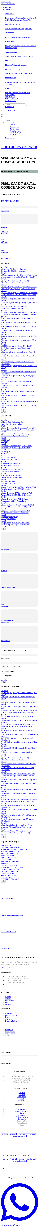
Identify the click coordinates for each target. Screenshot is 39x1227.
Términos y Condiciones (27, 1134)
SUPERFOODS (5, 641)
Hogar (7, 1017)
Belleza (31, 73)
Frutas (7, 18)
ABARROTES (5, 550)
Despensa (8, 37)
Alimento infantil (11, 82)
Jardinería (15, 65)
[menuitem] (8, 7)
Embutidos (28, 29)
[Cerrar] (2, 116)
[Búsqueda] (26, 120)
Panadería (17, 20)
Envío (7, 1003)
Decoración (23, 65)
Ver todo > (4, 267)
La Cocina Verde (26, 20)
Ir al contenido (6, 2)
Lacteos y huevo (22, 18)
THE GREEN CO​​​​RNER (10, 201)
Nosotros (8, 997)
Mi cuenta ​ (8, 1005)
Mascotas (21, 93)
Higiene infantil (22, 82)
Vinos (7, 56)
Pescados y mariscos (17, 29)
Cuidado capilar (23, 73)
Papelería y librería (11, 93)
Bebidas (11, 20)
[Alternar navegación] (2, 114)
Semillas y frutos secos (28, 46)
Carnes (7, 29)
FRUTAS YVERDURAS (4, 605)
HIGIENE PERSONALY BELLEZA (8, 621)
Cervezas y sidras (16, 56)
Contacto (8, 999)
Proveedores (9, 1001)
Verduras (13, 18)
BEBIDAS (4, 571)
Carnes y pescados (11, 1015)
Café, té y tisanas (18, 37)
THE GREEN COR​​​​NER (19, 147)
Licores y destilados (29, 56)
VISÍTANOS (5, 968)
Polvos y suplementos (12, 46)
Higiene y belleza (11, 1021)
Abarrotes (8, 1019)
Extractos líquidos (11, 48)
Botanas (27, 37)
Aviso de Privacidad (19, 1136)
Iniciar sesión (9, 107)
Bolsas (27, 93)
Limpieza (8, 65)
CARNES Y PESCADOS (8, 587)
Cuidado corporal (11, 73)
